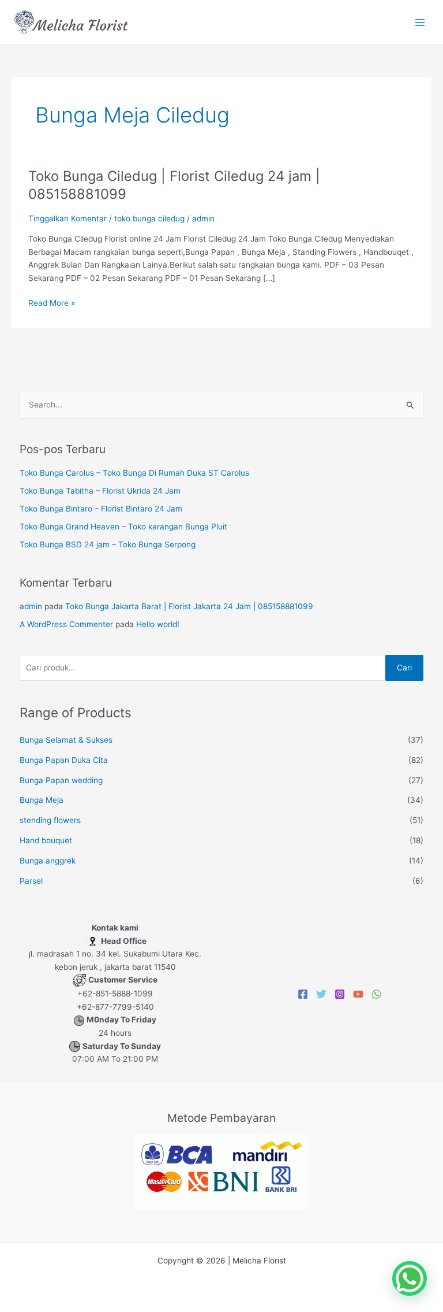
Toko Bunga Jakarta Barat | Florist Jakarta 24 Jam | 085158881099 (189, 606)
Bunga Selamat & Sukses (66, 739)
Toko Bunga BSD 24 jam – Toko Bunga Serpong (108, 544)
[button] (409, 1278)
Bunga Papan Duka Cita (64, 760)
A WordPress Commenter (66, 624)
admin (31, 606)
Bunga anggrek (48, 860)
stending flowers (50, 820)
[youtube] (358, 994)
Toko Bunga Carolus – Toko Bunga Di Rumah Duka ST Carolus (134, 472)
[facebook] (303, 994)
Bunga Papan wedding (61, 780)
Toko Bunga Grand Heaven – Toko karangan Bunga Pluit (123, 526)
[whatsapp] (376, 994)
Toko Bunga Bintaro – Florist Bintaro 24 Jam (101, 508)
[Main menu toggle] (420, 22)
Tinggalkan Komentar (67, 218)
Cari (404, 667)
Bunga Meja (41, 800)
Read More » (51, 302)
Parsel (31, 880)
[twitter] (321, 994)
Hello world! (157, 624)
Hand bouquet (46, 840)
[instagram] (340, 994)
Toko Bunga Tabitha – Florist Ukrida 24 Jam (100, 490)
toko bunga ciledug (149, 218)
